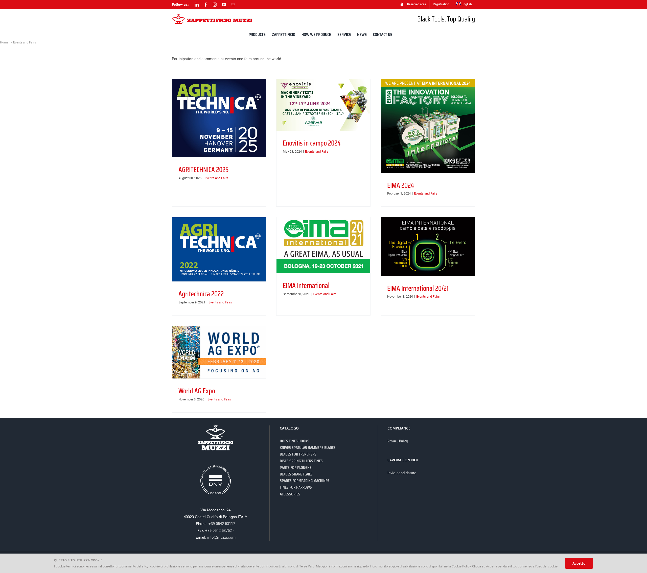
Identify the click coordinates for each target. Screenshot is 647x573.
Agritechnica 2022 (201, 293)
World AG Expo (196, 390)
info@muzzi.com (221, 537)
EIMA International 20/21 (418, 288)
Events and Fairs (216, 178)
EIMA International (306, 285)
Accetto (579, 563)
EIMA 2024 (400, 185)
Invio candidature (401, 473)
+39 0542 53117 (222, 523)
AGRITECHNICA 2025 (203, 169)
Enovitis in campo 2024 (312, 143)
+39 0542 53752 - (219, 530)
